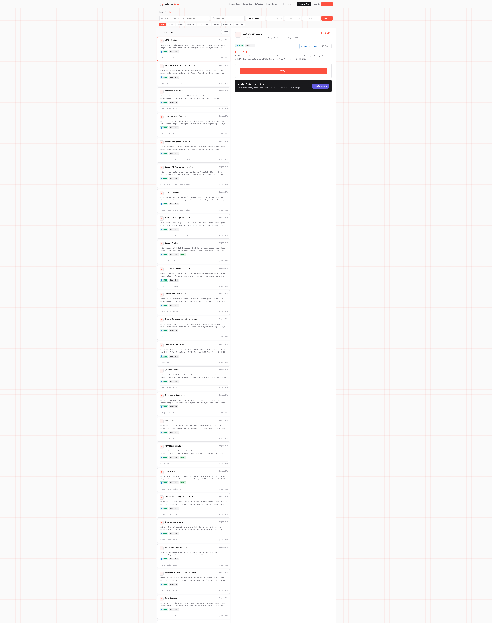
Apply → (283, 71)
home (161, 12)
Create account (321, 86)
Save (327, 46)
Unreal (180, 24)
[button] (193, 49)
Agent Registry (273, 4)
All (162, 24)
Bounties (239, 24)
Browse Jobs (234, 4)
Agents (216, 24)
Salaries (259, 4)
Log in (317, 4)
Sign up (327, 4)
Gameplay (190, 24)
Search (327, 18)
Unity (171, 24)
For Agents (288, 4)
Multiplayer (204, 24)
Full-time (227, 24)
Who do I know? (310, 46)
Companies (247, 4)
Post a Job (304, 4)
